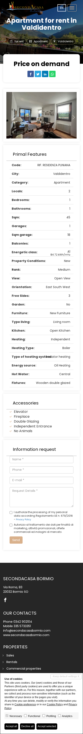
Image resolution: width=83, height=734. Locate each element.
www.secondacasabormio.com (26, 635)
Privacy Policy (23, 519)
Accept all (11, 726)
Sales (10, 655)
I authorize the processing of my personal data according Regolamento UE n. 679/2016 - (43, 515)
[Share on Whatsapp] (52, 74)
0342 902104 (22, 621)
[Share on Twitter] (38, 74)
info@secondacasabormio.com (26, 630)
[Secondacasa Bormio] (25, 6)
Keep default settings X (66, 676)
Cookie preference (25, 704)
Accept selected (47, 726)
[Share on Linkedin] (45, 74)
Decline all (27, 726)
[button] (11, 115)
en (61, 8)
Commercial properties (23, 668)
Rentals (11, 662)
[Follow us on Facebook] (6, 600)
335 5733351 (22, 626)
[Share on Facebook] (30, 74)
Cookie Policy (55, 704)
